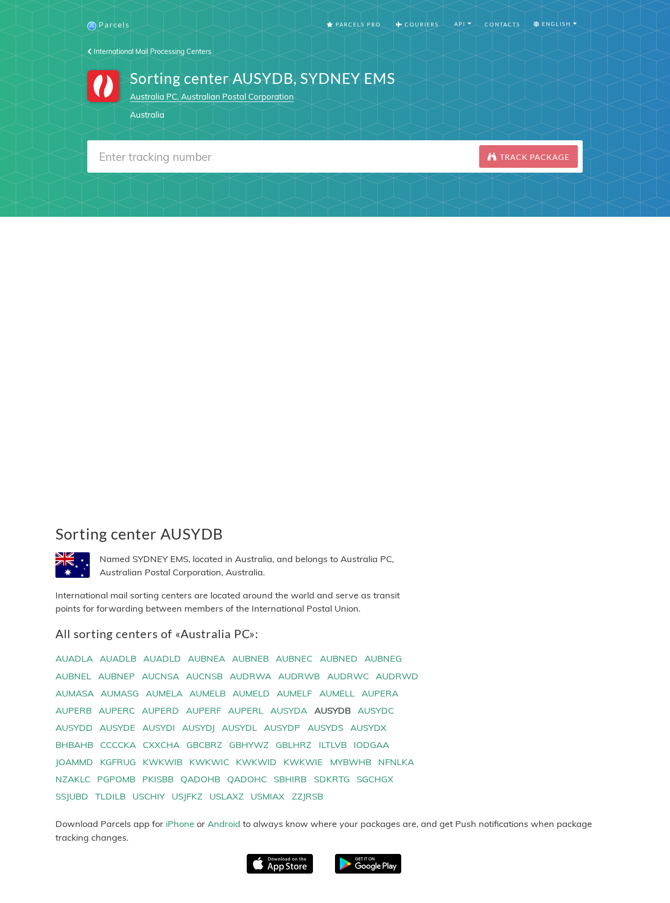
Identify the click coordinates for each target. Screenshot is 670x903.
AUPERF (203, 710)
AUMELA (164, 693)
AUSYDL (239, 727)
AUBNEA (206, 658)
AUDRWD (397, 676)
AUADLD (162, 658)
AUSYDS (325, 727)
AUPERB (73, 710)
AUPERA (379, 693)
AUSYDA (288, 710)
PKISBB (158, 779)
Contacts (502, 24)
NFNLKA (396, 762)
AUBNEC (294, 658)
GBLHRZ (293, 744)
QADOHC (247, 779)
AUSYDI (158, 727)
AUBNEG (383, 658)
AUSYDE (117, 727)
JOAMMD (74, 762)
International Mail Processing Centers (151, 51)
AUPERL (245, 710)
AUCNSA (160, 676)
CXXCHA (161, 744)
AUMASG (120, 693)
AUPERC (117, 710)
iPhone (180, 823)
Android (223, 823)
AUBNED (339, 658)
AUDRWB (299, 676)
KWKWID (256, 762)
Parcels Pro (357, 24)
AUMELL (337, 693)
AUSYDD (74, 727)
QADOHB (200, 779)
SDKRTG (332, 779)
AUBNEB (250, 658)
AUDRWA (250, 676)
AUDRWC (348, 676)
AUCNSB (204, 676)
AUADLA (74, 658)
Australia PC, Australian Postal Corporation (212, 96)
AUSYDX (368, 727)
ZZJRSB (307, 796)
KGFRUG (118, 762)
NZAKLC (72, 779)
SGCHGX (375, 779)
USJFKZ (187, 796)
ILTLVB (333, 744)
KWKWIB (162, 762)
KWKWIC (209, 762)
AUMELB (207, 693)
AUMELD (251, 693)
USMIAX (267, 796)
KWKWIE (303, 762)
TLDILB (110, 796)
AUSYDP (282, 727)
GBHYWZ (249, 744)
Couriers (421, 24)
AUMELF (294, 693)
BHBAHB (74, 744)
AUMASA (74, 693)
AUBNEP (116, 676)
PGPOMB (116, 779)
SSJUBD (71, 796)
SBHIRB (290, 779)
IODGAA (371, 744)
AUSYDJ (198, 727)
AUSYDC (376, 710)
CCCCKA (118, 744)
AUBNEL (73, 676)
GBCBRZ (204, 744)
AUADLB (118, 658)
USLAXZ (226, 796)
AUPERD (160, 710)
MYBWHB (350, 762)
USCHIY (148, 796)
